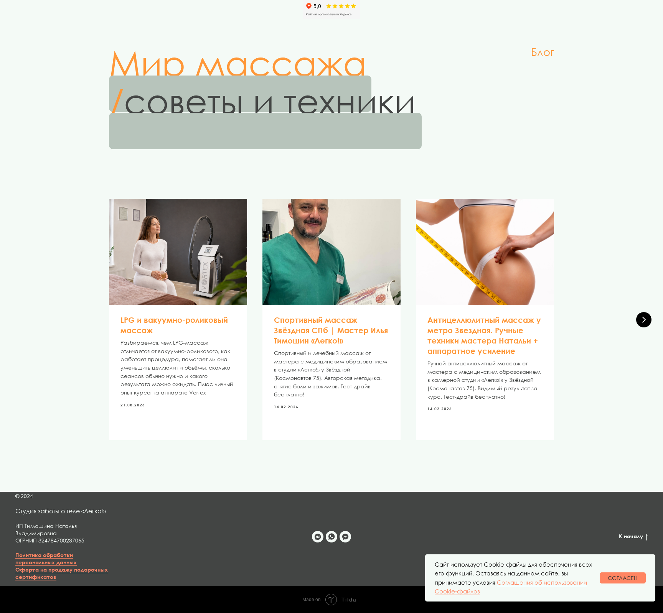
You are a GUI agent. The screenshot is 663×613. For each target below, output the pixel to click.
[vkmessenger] (317, 536)
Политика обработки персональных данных (46, 558)
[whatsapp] (331, 536)
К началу (631, 536)
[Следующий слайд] (643, 319)
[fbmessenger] (345, 536)
